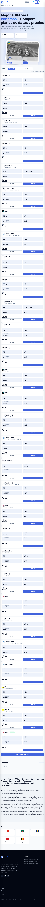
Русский (2, 894)
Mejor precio (11, 68)
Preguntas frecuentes (27, 2)
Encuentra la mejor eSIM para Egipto (31, 863)
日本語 (2, 890)
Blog (24, 872)
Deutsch (2, 892)
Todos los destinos (27, 867)
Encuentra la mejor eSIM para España (31, 861)
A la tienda (9, 62)
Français (2, 884)
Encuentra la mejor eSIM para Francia (31, 859)
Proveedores (20, 1)
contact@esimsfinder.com (29, 883)
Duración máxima (28, 68)
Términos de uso (41, 899)
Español (2, 886)
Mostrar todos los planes (22, 754)
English (2, 883)
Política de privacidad (32, 899)
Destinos (14, 1)
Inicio (2, 5)
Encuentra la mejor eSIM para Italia (30, 865)
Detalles (12, 93)
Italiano (2, 888)
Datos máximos (20, 68)
